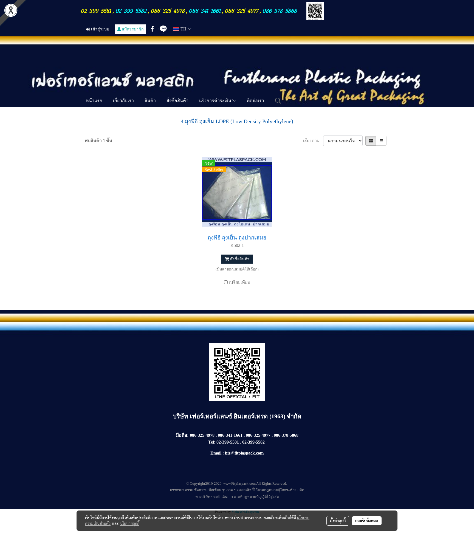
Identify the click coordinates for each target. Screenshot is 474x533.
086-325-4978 (168, 10)
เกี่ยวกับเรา (123, 100)
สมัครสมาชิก (132, 29)
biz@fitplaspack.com (244, 453)
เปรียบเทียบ (239, 282)
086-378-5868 (279, 10)
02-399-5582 (131, 10)
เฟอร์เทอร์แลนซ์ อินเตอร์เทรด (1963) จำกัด (245, 416)
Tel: (211, 442)
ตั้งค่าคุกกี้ (338, 520)
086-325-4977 (241, 10)
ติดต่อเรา (255, 100)
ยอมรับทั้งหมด (366, 520)
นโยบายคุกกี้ (129, 523)
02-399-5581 (96, 10)
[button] (278, 100)
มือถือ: (182, 435)
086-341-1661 (205, 10)
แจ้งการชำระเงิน (215, 100)
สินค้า (150, 100)
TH (183, 29)
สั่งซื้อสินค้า (177, 100)
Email (215, 453)
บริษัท (181, 416)
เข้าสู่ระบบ (99, 29)
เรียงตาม (313, 140)
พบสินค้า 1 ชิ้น (98, 140)
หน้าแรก (94, 100)
